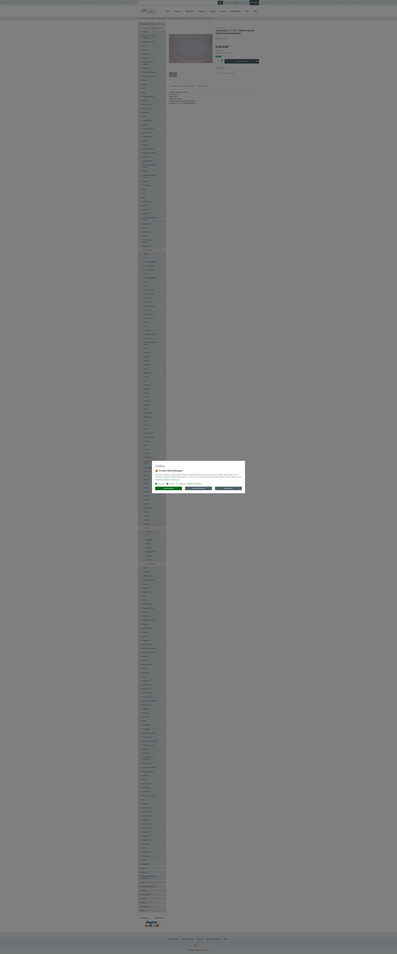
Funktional (182, 484)
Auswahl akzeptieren (198, 488)
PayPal (172, 484)
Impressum (175, 480)
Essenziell (161, 484)
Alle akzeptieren (168, 488)
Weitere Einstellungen (194, 484)
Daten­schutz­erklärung (163, 480)
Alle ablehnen (228, 488)
